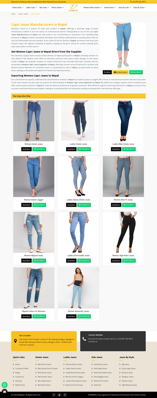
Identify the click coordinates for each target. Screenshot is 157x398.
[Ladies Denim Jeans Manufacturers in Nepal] (78, 120)
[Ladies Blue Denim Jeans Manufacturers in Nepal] (123, 120)
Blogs (17, 373)
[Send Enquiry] (123, 45)
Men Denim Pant (44, 385)
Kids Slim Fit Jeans (101, 381)
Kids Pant (97, 385)
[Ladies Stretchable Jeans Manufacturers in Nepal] (78, 232)
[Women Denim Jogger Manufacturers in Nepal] (33, 176)
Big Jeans (125, 364)
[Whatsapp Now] (4, 385)
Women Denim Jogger (74, 377)
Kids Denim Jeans (101, 364)
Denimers (21, 395)
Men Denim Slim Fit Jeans (48, 368)
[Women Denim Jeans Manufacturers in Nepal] (33, 120)
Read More (26, 149)
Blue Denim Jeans (45, 373)
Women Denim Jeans (74, 364)
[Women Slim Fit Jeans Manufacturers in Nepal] (123, 176)
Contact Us (92, 341)
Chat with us (137, 72)
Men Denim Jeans (44, 364)
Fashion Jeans (127, 381)
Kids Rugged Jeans (101, 377)
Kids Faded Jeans (100, 368)
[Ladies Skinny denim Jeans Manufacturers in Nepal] (78, 176)
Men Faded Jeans (44, 381)
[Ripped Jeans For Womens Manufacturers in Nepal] (33, 288)
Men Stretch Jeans (45, 377)
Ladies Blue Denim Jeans (75, 373)
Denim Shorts (109, 7)
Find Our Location (26, 345)
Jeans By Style (138, 7)
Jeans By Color (123, 7)
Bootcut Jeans (127, 373)
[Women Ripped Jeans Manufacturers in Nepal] (33, 232)
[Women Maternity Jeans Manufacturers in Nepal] (78, 288)
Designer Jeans (128, 377)
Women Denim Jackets (92, 7)
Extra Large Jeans (129, 368)
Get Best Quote (121, 72)
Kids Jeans (43, 7)
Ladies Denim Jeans (73, 368)
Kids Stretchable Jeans (103, 373)
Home (13, 14)
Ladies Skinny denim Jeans (76, 381)
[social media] (54, 395)
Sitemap (18, 381)
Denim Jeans (17, 7)
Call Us (108, 72)
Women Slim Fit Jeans (74, 385)
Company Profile (21, 368)
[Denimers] (73, 7)
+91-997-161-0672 (139, 2)
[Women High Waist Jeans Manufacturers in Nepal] (123, 232)
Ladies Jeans (31, 7)
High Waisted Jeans (129, 385)
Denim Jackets (56, 7)
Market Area (20, 385)
